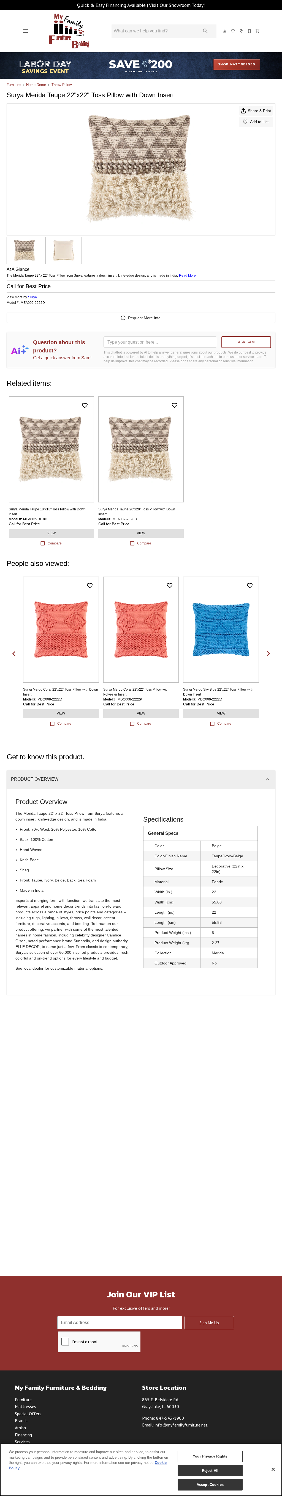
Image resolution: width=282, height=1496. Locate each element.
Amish (20, 1427)
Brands (21, 1420)
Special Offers (28, 1413)
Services (22, 1441)
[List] (233, 31)
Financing (23, 1434)
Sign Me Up (209, 1322)
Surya (32, 297)
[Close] (273, 1469)
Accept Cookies (210, 1485)
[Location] (241, 31)
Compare (55, 543)
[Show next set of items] (268, 653)
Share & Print (259, 111)
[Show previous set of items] (14, 653)
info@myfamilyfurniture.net (181, 1425)
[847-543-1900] (249, 31)
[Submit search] (205, 31)
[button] (25, 31)
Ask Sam (246, 342)
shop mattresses (236, 64)
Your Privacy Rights (210, 1456)
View (51, 533)
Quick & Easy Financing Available (111, 5)
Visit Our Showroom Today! (177, 5)
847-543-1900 (170, 1418)
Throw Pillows (62, 85)
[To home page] (69, 31)
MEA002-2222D (33, 303)
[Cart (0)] (258, 31)
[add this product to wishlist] (84, 405)
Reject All (210, 1471)
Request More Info (144, 318)
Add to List (259, 121)
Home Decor (36, 85)
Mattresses (25, 1406)
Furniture (14, 85)
